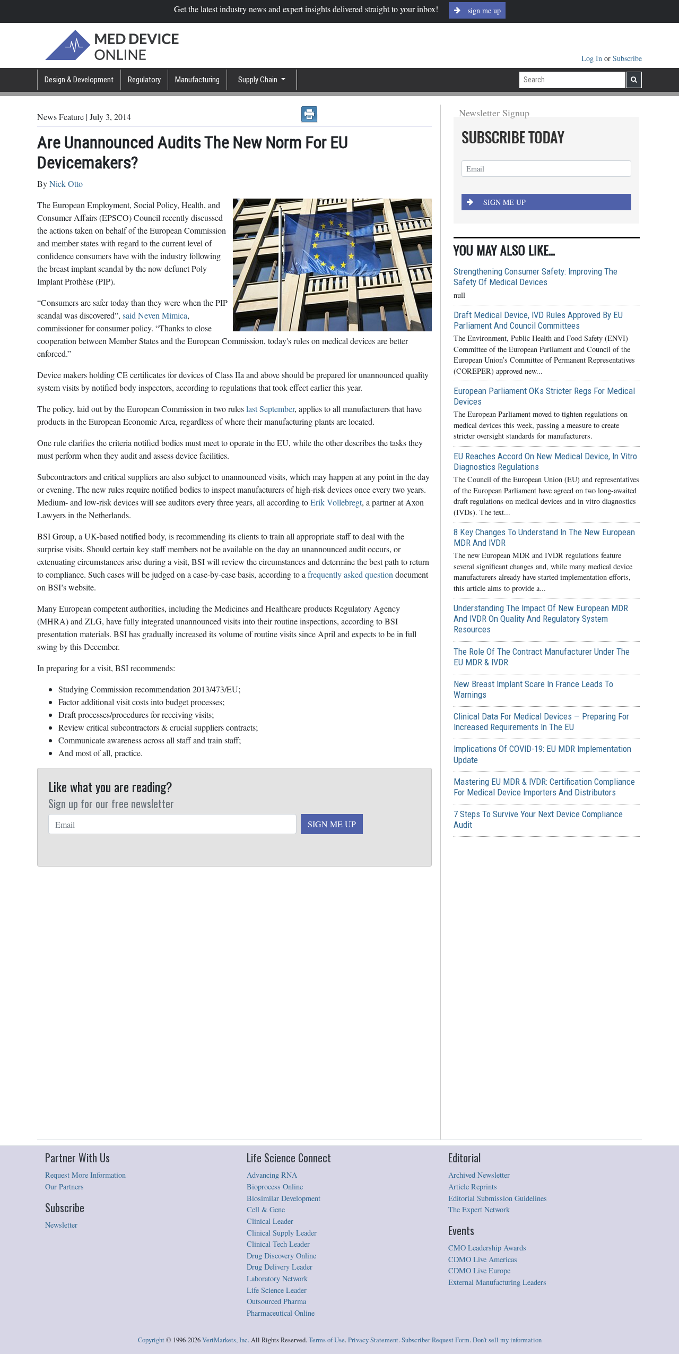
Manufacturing (197, 79)
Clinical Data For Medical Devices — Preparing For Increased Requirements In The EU (541, 721)
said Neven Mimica (155, 315)
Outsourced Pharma (276, 1301)
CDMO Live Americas (482, 1259)
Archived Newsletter (479, 1175)
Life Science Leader (277, 1290)
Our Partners (64, 1186)
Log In (592, 58)
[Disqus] (234, 1003)
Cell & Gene (266, 1209)
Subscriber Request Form (435, 1339)
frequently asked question (350, 574)
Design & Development (79, 79)
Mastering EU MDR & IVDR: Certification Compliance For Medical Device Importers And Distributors (544, 787)
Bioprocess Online (275, 1186)
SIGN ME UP (332, 823)
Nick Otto (66, 183)
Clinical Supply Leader (282, 1233)
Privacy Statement (373, 1339)
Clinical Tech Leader (278, 1244)
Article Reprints (472, 1186)
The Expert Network (479, 1209)
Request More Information (85, 1175)
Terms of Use (327, 1339)
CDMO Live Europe (479, 1270)
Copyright (151, 1339)
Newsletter (61, 1225)
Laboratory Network (277, 1278)
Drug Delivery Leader (279, 1267)
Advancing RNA (272, 1175)
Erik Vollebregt (336, 502)
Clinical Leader (270, 1221)
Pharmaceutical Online (281, 1313)
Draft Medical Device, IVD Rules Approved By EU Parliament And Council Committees (538, 320)
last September (270, 408)
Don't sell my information (507, 1339)
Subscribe (627, 58)
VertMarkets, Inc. (225, 1339)
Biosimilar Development (283, 1198)
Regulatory (144, 79)
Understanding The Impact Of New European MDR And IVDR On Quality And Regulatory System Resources (541, 619)
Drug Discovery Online (281, 1255)
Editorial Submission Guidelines (497, 1198)
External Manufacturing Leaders (497, 1282)
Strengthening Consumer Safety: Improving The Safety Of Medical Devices (535, 276)
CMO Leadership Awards (487, 1247)
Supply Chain (258, 79)
